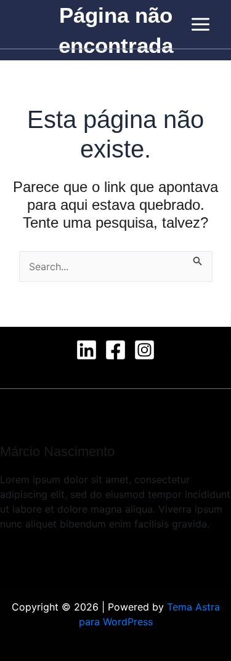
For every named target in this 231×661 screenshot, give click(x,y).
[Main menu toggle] (200, 24)
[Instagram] (144, 350)
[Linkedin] (86, 350)
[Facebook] (115, 350)
